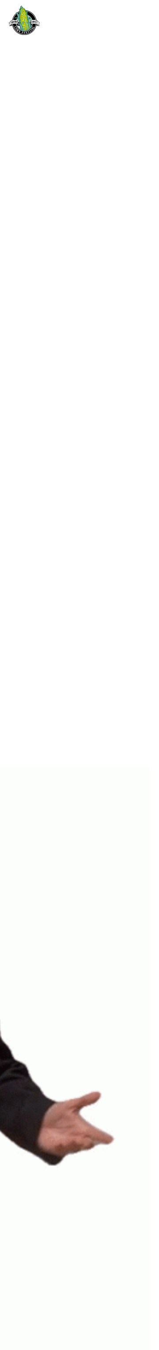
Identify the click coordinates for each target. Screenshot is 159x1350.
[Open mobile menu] (145, 20)
